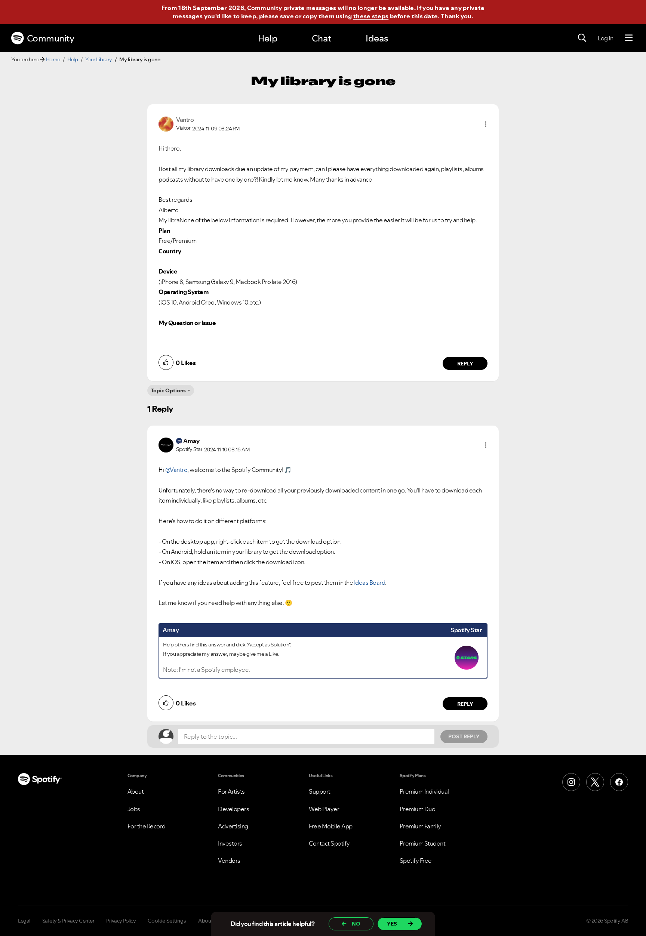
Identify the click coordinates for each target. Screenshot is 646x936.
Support (319, 791)
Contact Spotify (329, 843)
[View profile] (166, 123)
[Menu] (628, 38)
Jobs (133, 809)
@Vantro (176, 470)
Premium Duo (418, 809)
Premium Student (423, 843)
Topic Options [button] (168, 390)
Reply (465, 363)
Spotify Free (416, 860)
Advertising (233, 826)
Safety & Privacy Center (68, 920)
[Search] (582, 38)
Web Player (324, 809)
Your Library (98, 59)
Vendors (229, 860)
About (135, 791)
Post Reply (464, 736)
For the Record (146, 826)
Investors (230, 843)
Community (50, 38)
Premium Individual (424, 791)
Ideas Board (369, 582)
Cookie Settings (167, 920)
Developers (233, 809)
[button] (485, 124)
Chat (321, 38)
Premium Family (420, 826)
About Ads (210, 920)
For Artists (231, 791)
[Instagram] (571, 782)
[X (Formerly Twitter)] (595, 782)
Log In (605, 38)
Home (53, 59)
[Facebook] (619, 782)
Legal (24, 920)
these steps (370, 16)
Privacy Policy (121, 920)
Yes (392, 923)
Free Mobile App (331, 826)
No (356, 923)
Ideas (377, 38)
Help (267, 38)
